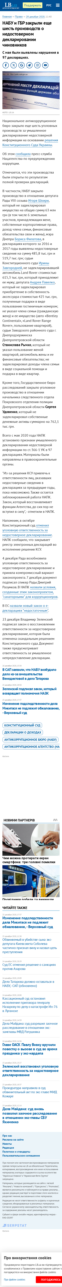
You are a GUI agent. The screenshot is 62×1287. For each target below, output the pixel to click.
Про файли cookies (14, 1279)
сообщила (23, 154)
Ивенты (7, 1143)
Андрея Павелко (42, 282)
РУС (48, 5)
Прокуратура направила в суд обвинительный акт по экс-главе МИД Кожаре (29, 1092)
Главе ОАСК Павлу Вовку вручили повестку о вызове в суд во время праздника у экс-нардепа (29, 1049)
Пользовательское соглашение (21, 1155)
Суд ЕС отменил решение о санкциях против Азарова (28, 966)
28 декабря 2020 (35, 16)
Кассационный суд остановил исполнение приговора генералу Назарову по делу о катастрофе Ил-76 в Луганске (29, 1004)
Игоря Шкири (38, 200)
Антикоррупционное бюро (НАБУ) (30, 740)
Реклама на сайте (13, 1139)
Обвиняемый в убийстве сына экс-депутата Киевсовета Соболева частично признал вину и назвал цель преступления (29, 945)
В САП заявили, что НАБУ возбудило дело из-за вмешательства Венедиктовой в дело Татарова (29, 674)
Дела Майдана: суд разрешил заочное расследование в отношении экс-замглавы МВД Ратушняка (30, 1027)
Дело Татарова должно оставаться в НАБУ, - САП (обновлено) (28, 983)
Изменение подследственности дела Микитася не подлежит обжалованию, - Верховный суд (30, 708)
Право (19, 16)
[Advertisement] (31, 782)
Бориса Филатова (28, 239)
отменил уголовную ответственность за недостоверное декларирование (27, 530)
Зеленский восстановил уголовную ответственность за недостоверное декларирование (30, 1070)
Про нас (7, 1135)
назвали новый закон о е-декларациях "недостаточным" (25, 608)
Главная (7, 16)
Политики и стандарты (16, 1151)
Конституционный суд (22, 725)
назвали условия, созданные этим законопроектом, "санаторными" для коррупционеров (30, 592)
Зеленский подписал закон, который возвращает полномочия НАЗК (29, 691)
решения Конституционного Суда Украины (30, 142)
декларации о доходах (22, 732)
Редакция (8, 1147)
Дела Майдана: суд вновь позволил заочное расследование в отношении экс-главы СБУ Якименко (29, 1115)
